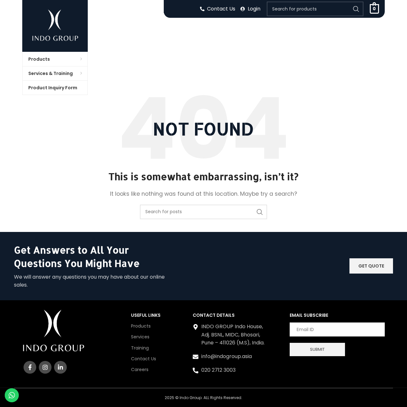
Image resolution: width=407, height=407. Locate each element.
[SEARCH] (356, 9)
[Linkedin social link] (60, 367)
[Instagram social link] (45, 367)
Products (141, 326)
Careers (139, 369)
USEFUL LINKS (146, 315)
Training (140, 348)
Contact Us (143, 359)
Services (140, 337)
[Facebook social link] (30, 367)
